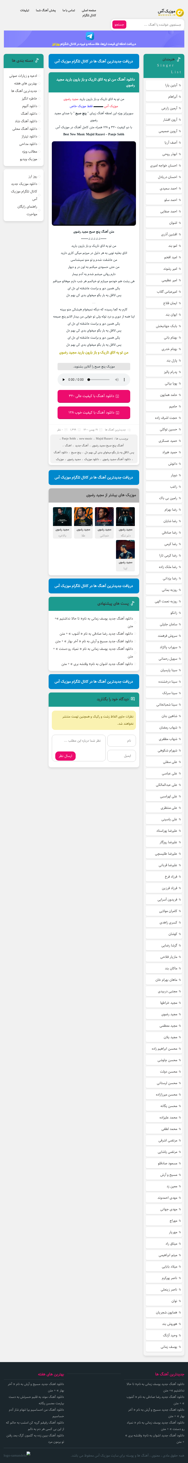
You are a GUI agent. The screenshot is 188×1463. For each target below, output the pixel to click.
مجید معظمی (168, 1025)
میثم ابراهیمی (168, 1255)
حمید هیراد (169, 452)
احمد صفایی (168, 211)
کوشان (173, 934)
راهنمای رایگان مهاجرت (27, 210)
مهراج (173, 1220)
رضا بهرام (171, 509)
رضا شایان (170, 521)
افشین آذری (169, 234)
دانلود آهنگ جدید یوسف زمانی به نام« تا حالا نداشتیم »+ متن (94, 622)
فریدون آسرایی (167, 899)
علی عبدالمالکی (166, 784)
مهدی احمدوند (167, 1197)
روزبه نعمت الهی (166, 601)
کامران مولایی (168, 911)
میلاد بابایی (169, 1266)
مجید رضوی (74, 459)
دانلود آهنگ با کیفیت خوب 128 (91, 412)
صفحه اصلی (89, 10)
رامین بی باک (168, 498)
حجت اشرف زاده (166, 417)
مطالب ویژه (29, 151)
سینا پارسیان (168, 670)
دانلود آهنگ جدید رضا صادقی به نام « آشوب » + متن (96, 633)
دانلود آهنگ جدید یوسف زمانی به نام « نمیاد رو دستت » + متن (93, 652)
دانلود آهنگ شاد (26, 121)
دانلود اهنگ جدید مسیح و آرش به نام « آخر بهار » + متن (94, 641)
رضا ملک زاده (168, 567)
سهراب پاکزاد (168, 647)
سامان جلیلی (168, 624)
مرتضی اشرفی (167, 1140)
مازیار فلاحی (168, 957)
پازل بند (171, 360)
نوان (174, 1301)
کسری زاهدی (168, 922)
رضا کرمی (170, 544)
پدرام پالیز (170, 372)
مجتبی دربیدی (167, 991)
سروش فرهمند (167, 635)
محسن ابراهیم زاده (164, 1048)
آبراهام (172, 96)
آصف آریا (171, 142)
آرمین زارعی (169, 108)
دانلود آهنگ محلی (24, 128)
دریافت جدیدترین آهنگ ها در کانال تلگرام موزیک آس (94, 61)
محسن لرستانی (167, 1083)
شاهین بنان (169, 716)
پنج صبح (76, 452)
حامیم (173, 406)
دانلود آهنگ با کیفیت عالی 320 (91, 396)
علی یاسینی (169, 819)
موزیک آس (111, 106)
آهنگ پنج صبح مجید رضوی (108, 445)
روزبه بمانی (169, 589)
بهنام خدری (169, 349)
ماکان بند (171, 968)
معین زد (172, 1186)
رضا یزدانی (170, 578)
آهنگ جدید (81, 445)
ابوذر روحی (169, 154)
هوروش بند (169, 1324)
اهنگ (68, 445)
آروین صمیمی (168, 131)
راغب (173, 486)
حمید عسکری (168, 440)
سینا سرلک (169, 693)
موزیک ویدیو (28, 159)
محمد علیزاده (168, 1117)
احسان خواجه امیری (163, 165)
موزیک (60, 459)
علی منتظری (169, 807)
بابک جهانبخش (166, 326)
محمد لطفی (169, 1129)
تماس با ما (69, 10)
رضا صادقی (169, 532)
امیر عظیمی (169, 280)
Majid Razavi (104, 438)
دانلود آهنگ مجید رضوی (116, 459)
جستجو (119, 24)
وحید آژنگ (170, 1335)
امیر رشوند (170, 268)
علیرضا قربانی (168, 865)
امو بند (172, 245)
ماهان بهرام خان (166, 979)
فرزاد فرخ (171, 876)
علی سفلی (170, 762)
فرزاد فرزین (169, 888)
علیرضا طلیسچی (166, 853)
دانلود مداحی (28, 144)
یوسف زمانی (169, 1346)
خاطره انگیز (29, 98)
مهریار (173, 1232)
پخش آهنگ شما (46, 10)
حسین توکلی (168, 429)
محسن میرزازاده (166, 1094)
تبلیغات (24, 10)
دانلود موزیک (91, 459)
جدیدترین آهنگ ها (115, 430)
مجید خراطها (168, 1002)
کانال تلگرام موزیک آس (24, 195)
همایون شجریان (166, 1312)
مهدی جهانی (168, 1209)
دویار (174, 475)
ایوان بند (171, 314)
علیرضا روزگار (168, 842)
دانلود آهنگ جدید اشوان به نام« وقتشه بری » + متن (97, 664)
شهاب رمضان (168, 727)
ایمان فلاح (170, 303)
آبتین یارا (171, 85)
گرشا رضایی (169, 945)
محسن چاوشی (167, 1060)
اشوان (173, 222)
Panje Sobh (69, 438)
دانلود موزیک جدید (24, 183)
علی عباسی (169, 773)
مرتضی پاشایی (167, 1151)
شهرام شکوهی (167, 750)
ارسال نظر (65, 756)
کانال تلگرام (89, 15)
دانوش (172, 463)
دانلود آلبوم (29, 106)
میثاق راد (171, 1243)
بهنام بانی (170, 337)
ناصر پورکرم (169, 1278)
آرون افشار (170, 119)
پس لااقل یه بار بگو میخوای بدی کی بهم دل (109, 452)
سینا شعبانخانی (166, 704)
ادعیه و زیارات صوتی (23, 75)
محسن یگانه (168, 1106)
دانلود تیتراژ (29, 136)
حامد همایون (168, 395)
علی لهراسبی (168, 796)
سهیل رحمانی (168, 658)
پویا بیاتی (171, 383)
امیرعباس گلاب (167, 291)
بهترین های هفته (25, 83)
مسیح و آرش (168, 1174)
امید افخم (170, 257)
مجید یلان (170, 1037)
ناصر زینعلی (169, 1289)
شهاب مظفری (168, 739)
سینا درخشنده (167, 681)
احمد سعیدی (168, 188)
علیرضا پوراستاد (166, 830)
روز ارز (32, 176)
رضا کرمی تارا (168, 555)
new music (85, 438)
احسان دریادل (167, 177)
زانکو (174, 612)
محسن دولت (168, 1071)
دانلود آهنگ (61, 452)
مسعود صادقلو (167, 1163)
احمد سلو (170, 200)
